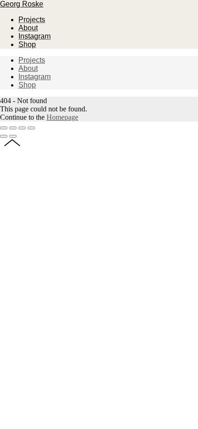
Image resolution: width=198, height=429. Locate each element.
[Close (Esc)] (3, 128)
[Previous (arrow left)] (3, 136)
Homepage (62, 117)
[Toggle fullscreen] (22, 128)
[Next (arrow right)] (13, 136)
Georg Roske (21, 4)
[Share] (13, 128)
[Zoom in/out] (31, 128)
